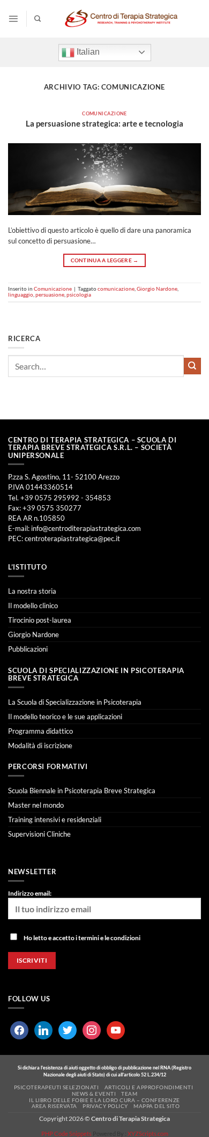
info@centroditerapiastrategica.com (86, 528)
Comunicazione (104, 113)
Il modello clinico (33, 605)
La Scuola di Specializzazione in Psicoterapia (74, 702)
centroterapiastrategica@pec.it (72, 538)
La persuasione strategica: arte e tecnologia (104, 123)
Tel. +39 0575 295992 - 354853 (59, 497)
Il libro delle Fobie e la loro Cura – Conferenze (104, 1100)
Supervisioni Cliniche (39, 834)
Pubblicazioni (28, 649)
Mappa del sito (156, 1106)
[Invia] (192, 366)
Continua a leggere (105, 260)
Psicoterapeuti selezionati (56, 1087)
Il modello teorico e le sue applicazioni (65, 716)
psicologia (78, 294)
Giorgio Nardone (157, 288)
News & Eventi (94, 1093)
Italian (87, 51)
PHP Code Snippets (66, 1133)
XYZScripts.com (148, 1133)
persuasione (49, 294)
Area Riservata (54, 1106)
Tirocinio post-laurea (39, 620)
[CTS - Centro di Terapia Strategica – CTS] (121, 19)
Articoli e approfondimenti (148, 1087)
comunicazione (116, 288)
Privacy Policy (105, 1106)
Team (129, 1093)
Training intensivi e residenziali (54, 819)
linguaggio (20, 294)
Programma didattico (40, 731)
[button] (13, 18)
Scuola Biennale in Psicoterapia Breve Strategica (81, 790)
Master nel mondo (36, 805)
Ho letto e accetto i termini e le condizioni (82, 937)
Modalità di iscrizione (40, 745)
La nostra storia (32, 591)
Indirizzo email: (29, 893)
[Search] (37, 19)
